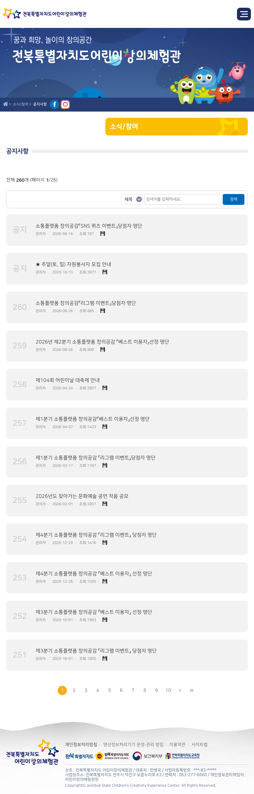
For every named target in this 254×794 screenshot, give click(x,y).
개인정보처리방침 (81, 744)
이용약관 (177, 744)
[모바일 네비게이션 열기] (244, 14)
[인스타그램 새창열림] (65, 104)
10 (168, 690)
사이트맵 (199, 744)
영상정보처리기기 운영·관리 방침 (133, 744)
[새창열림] (79, 753)
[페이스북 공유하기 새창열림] (54, 104)
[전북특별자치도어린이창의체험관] (45, 14)
